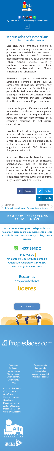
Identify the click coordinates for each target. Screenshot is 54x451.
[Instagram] (27, 17)
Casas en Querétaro (12, 388)
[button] (27, 26)
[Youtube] (30, 17)
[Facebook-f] (23, 17)
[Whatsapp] (34, 17)
